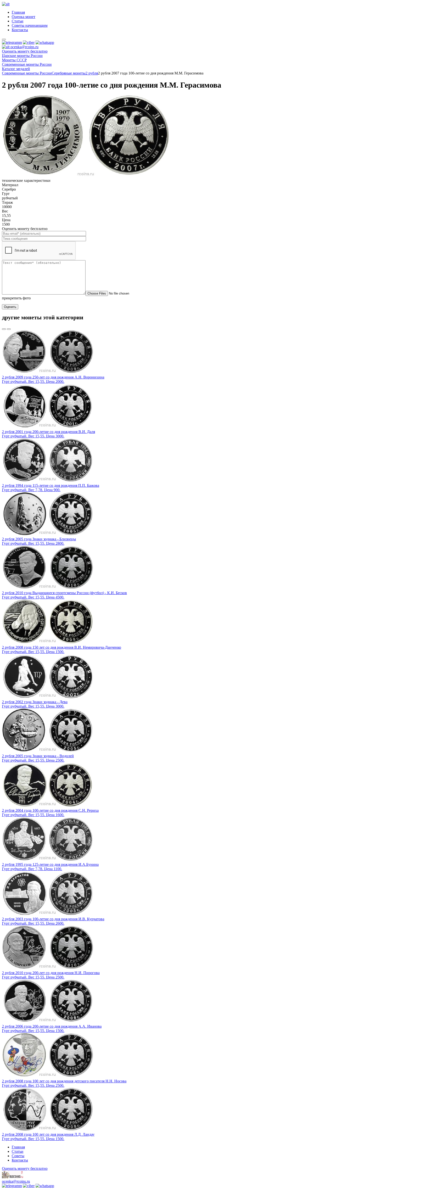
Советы (18, 1156)
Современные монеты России (27, 73)
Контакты (20, 30)
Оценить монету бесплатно (25, 51)
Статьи (17, 21)
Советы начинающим (30, 25)
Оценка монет (23, 17)
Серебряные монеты (69, 73)
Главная (18, 12)
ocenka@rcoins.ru (16, 1181)
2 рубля (92, 73)
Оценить (10, 307)
